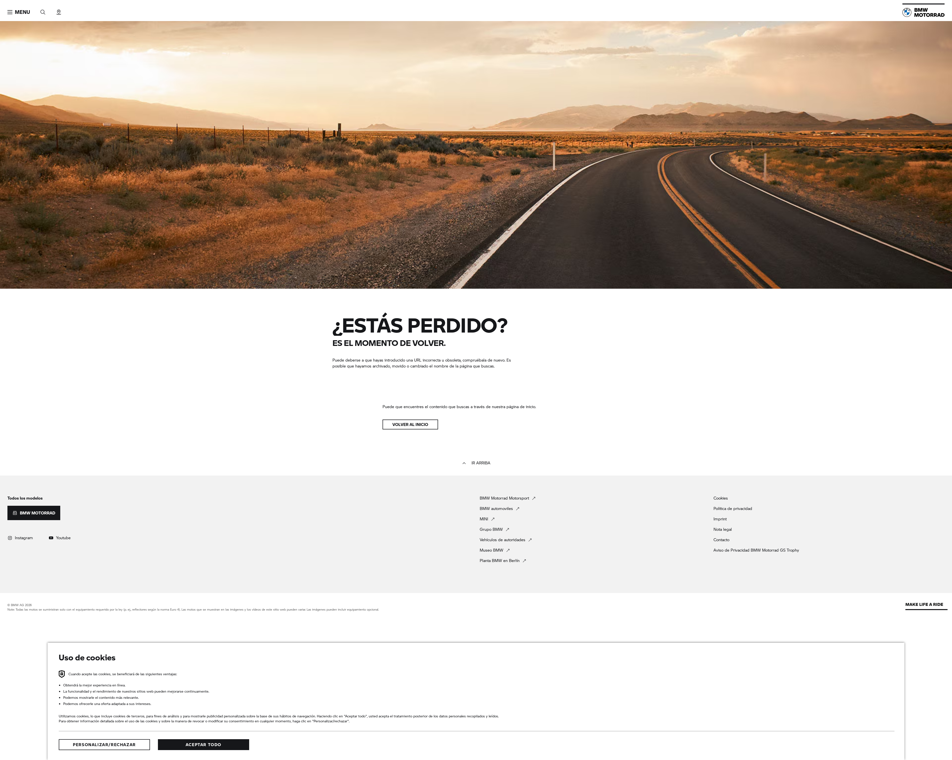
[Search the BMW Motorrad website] (43, 10)
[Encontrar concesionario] (59, 10)
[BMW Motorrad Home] (923, 12)
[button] (18, 12)
